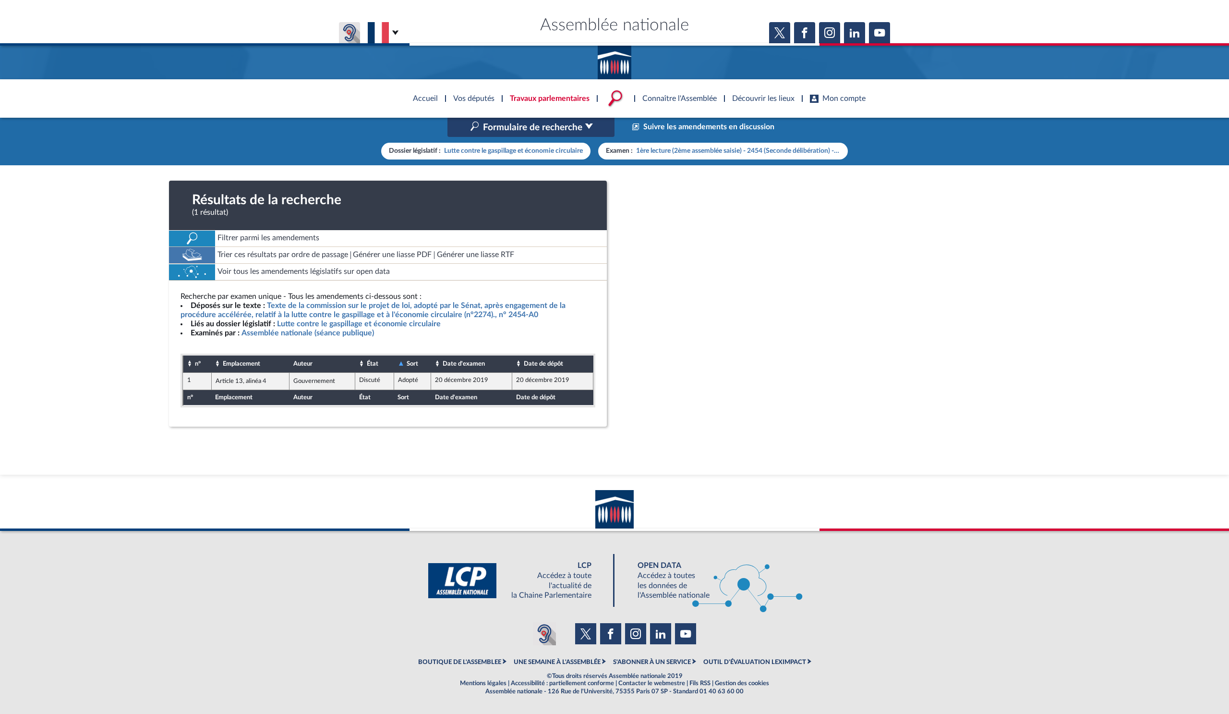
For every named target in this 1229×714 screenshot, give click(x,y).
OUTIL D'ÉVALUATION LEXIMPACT (754, 662)
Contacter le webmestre (651, 683)
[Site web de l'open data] (711, 580)
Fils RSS (700, 683)
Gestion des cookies (742, 683)
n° (198, 364)
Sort (412, 364)
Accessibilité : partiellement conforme (562, 683)
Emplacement (241, 364)
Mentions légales (483, 683)
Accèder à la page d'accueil (614, 59)
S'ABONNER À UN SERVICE (652, 662)
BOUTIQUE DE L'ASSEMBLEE (459, 662)
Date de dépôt (543, 364)
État (372, 364)
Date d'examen (464, 364)
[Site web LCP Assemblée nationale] (517, 580)
